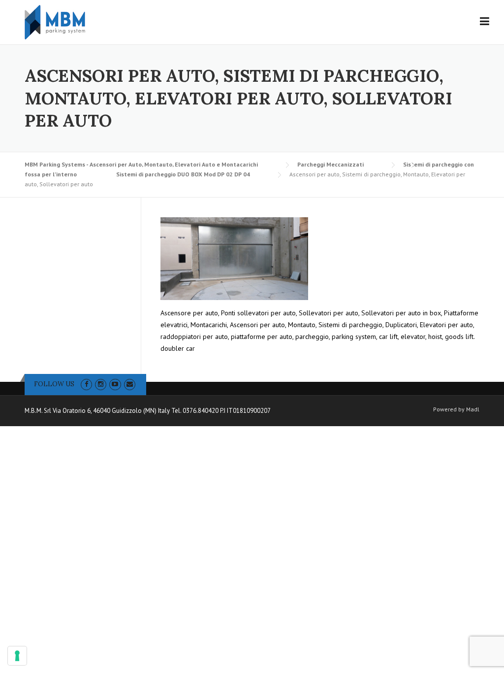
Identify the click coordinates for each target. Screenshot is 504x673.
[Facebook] (86, 384)
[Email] (129, 384)
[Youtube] (115, 384)
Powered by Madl (456, 409)
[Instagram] (100, 384)
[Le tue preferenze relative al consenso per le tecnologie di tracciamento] (17, 655)
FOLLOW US (54, 384)
